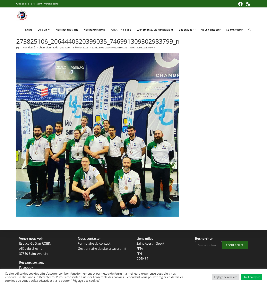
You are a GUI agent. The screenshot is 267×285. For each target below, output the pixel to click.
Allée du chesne (30, 248)
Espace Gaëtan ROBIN (35, 243)
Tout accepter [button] (252, 277)
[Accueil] (17, 47)
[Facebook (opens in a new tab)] (240, 4)
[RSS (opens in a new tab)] (247, 4)
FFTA (139, 248)
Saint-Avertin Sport (150, 243)
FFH (139, 253)
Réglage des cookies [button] (225, 277)
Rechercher (204, 238)
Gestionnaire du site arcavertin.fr (102, 248)
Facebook (26, 267)
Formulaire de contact (94, 243)
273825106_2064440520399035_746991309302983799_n (124, 47)
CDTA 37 (142, 258)
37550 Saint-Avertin (33, 253)
